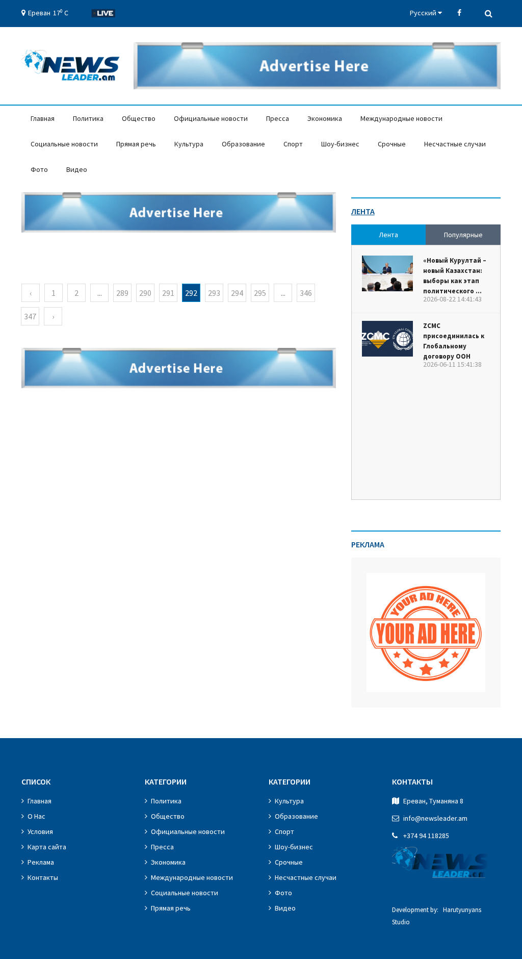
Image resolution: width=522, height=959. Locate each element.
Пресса (277, 118)
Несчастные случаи (455, 143)
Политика (88, 118)
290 (145, 293)
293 (214, 293)
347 (30, 316)
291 (168, 293)
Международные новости (401, 118)
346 (306, 293)
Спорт (293, 143)
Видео (76, 169)
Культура (188, 143)
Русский (424, 12)
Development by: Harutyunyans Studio (436, 915)
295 (260, 293)
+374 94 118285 (426, 835)
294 (237, 293)
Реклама (41, 862)
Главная (43, 118)
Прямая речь (136, 143)
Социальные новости (64, 143)
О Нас (36, 816)
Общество (138, 118)
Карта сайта (47, 846)
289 (122, 293)
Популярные (463, 234)
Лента (363, 211)
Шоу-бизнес (340, 143)
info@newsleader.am (435, 818)
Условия (40, 831)
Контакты (43, 877)
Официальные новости (211, 118)
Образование (243, 143)
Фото (39, 169)
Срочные (392, 143)
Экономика (324, 118)
